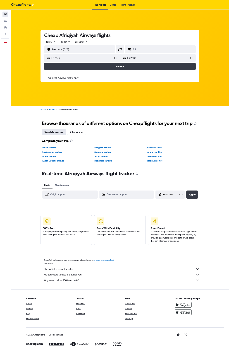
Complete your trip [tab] (53, 132)
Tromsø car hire (154, 156)
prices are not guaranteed (104, 260)
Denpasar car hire (103, 160)
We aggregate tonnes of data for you (63, 274)
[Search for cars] (5, 27)
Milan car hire (49, 147)
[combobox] (50, 41)
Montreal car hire (102, 152)
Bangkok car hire (102, 147)
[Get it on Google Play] (183, 305)
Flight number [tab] (62, 185)
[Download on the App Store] (183, 312)
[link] (178, 334)
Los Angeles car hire (52, 152)
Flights (52, 109)
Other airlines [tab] (76, 132)
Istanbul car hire (155, 160)
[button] (5, 4)
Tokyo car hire (101, 156)
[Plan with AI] (5, 34)
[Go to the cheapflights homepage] (22, 4)
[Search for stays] (5, 21)
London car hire (154, 152)
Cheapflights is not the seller (59, 269)
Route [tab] (47, 185)
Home (43, 109)
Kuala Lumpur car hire (53, 160)
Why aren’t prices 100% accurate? (61, 280)
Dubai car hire (49, 156)
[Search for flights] (5, 14)
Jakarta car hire (154, 147)
